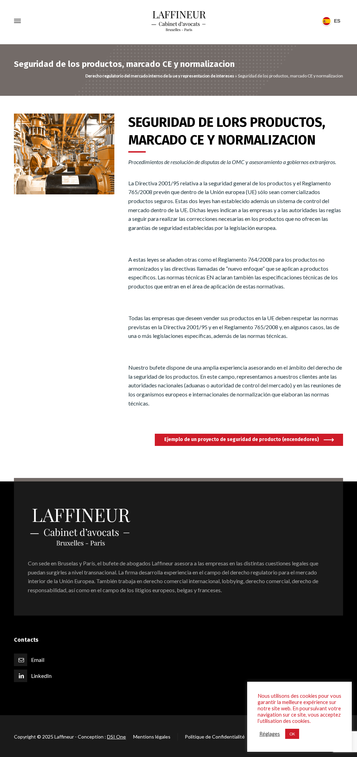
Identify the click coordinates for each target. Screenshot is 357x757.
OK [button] (292, 734)
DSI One (116, 737)
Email (37, 659)
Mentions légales (151, 737)
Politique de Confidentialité (215, 737)
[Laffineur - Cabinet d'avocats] (178, 21)
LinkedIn (41, 675)
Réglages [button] (269, 734)
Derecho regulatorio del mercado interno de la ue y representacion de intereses (159, 75)
